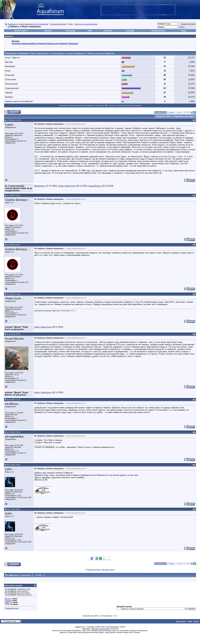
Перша (170, 112)
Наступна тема (107, 569)
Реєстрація (70, 31)
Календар (130, 31)
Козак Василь (94, 186)
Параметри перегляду (183, 116)
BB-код (7, 599)
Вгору (196, 621)
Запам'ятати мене (188, 24)
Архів (190, 621)
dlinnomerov (39, 186)
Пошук (183, 31)
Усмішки (8, 600)
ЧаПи (90, 31)
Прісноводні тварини (58, 24)
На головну (181, 621)
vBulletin (78, 627)
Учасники (108, 31)
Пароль (161, 27)
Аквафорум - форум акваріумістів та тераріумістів (28, 24)
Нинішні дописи (158, 31)
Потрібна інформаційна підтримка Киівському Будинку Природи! (45, 43)
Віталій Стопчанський (100, 629)
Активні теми (19, 31)
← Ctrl (178, 112)
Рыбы (70, 24)
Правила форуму (12, 608)
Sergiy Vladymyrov (66, 186)
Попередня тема (93, 569)
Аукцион (48, 31)
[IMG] (7, 602)
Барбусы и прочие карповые (86, 24)
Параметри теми (163, 116)
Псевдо (161, 24)
